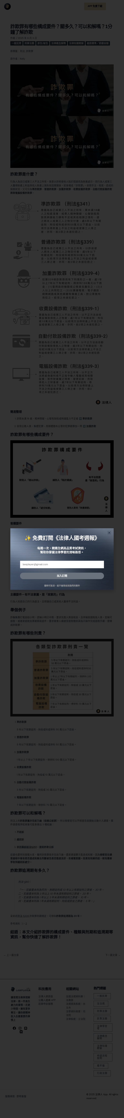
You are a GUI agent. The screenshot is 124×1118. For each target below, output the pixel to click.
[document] (62, 559)
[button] (109, 532)
